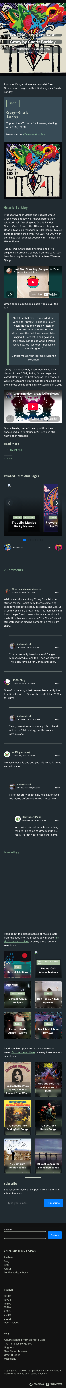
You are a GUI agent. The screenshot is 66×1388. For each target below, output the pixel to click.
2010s (7, 1314)
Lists (6, 1264)
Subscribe (54, 1202)
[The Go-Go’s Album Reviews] (48, 964)
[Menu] (60, 5)
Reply (57, 592)
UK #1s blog (18, 680)
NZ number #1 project (34, 134)
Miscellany (10, 1358)
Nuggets (9, 1347)
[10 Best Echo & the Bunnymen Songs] (48, 1156)
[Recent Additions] (17, 964)
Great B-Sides (12, 1354)
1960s (7, 1295)
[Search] (5, 5)
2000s (19, 52)
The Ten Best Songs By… (18, 1343)
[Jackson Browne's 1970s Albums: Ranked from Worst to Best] (17, 1079)
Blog (6, 1261)
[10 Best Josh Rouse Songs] (48, 1117)
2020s (7, 1318)
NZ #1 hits (28, 52)
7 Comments (43, 52)
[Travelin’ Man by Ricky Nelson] (24, 485)
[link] (24, 508)
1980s (7, 1303)
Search (8, 1229)
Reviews (9, 1257)
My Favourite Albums (16, 1272)
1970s (7, 1299)
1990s (7, 1307)
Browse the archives (23, 1052)
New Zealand (11, 1322)
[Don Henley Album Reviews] (48, 994)
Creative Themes (37, 1373)
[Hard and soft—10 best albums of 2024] (48, 1079)
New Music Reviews (15, 1351)
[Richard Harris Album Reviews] (17, 1025)
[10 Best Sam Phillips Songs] (17, 1156)
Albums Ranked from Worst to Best (24, 1339)
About (7, 1268)
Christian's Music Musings (26, 589)
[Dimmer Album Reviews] (17, 994)
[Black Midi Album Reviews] (48, 1025)
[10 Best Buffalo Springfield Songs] (17, 1117)
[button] (56, 502)
